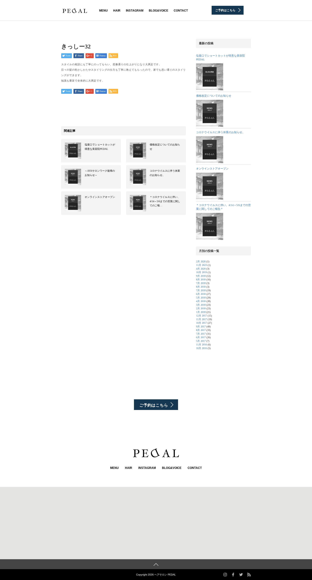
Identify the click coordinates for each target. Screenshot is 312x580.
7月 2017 (201, 333)
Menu (103, 10)
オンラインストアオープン (100, 197)
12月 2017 (201, 315)
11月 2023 (201, 265)
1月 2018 (201, 312)
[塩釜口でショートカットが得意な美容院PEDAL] (209, 76)
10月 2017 (201, 323)
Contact (181, 10)
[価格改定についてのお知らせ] (209, 113)
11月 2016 (201, 344)
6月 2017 (201, 337)
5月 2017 (201, 341)
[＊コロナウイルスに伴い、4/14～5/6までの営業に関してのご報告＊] (209, 226)
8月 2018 (201, 279)
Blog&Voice (158, 10)
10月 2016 (201, 348)
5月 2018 (201, 297)
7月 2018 (201, 283)
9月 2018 (201, 276)
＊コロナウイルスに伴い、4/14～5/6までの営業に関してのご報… (165, 201)
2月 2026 (201, 261)
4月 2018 (201, 301)
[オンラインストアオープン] (209, 186)
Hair (116, 10)
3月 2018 (201, 305)
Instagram (134, 10)
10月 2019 (201, 272)
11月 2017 (201, 319)
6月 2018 (201, 294)
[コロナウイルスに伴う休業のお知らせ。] (209, 149)
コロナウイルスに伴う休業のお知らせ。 (220, 132)
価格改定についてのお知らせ (213, 95)
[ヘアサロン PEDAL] (74, 10)
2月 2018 (201, 308)
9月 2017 (201, 326)
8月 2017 (201, 330)
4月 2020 (201, 268)
